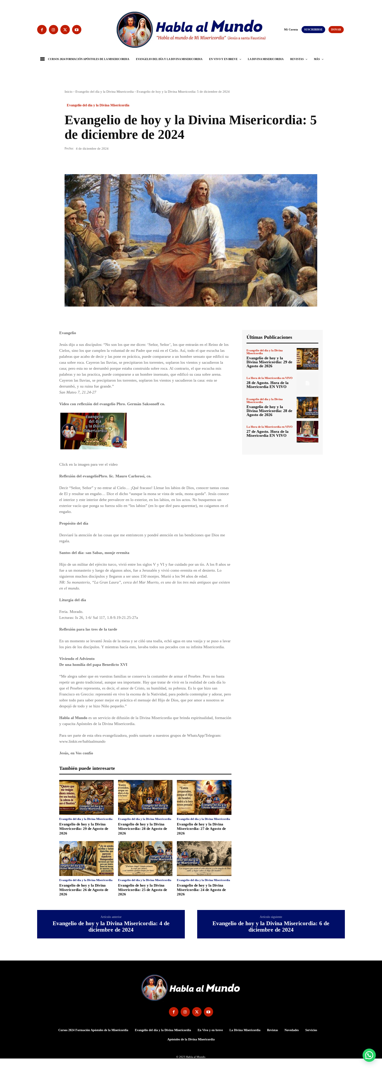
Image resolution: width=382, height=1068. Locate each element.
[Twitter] (65, 29)
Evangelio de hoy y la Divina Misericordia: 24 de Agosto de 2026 (201, 890)
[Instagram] (53, 29)
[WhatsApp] (99, 161)
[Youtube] (77, 29)
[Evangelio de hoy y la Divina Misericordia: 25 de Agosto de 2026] (145, 858)
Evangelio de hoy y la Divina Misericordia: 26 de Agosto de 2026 (83, 890)
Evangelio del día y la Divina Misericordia (104, 91)
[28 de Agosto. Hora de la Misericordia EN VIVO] (307, 383)
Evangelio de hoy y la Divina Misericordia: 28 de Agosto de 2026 (142, 828)
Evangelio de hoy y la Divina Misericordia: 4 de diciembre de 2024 (111, 926)
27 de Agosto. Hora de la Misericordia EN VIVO (267, 433)
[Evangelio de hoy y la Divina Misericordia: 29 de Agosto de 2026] (86, 797)
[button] (282, 29)
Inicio (69, 91)
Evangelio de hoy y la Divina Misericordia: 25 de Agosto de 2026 (142, 890)
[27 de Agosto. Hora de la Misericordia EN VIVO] (307, 432)
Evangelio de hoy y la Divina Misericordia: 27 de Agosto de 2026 (201, 828)
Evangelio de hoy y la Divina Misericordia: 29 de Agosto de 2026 (83, 828)
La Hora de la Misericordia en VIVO (269, 378)
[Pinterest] (89, 161)
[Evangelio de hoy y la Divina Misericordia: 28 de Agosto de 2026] (145, 797)
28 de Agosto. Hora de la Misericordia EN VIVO (267, 384)
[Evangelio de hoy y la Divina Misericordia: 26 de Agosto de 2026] (86, 858)
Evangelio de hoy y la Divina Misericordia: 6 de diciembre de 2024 (270, 926)
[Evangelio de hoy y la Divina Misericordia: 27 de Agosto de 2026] (204, 797)
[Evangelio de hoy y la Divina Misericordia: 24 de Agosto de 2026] (204, 858)
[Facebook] (42, 29)
